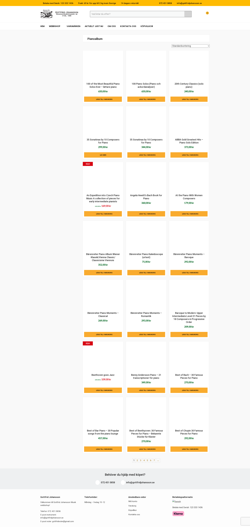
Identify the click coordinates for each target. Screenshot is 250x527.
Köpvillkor (147, 26)
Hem (42, 26)
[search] (187, 14)
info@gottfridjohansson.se (140, 482)
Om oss (112, 26)
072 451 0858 (107, 482)
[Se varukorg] (205, 14)
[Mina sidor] (198, 14)
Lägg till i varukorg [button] (104, 99)
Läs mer (103, 155)
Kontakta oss (128, 26)
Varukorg (132, 506)
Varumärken (73, 26)
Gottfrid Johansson (59, 13)
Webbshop (55, 26)
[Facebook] (205, 3)
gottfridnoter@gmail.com (63, 521)
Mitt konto (132, 501)
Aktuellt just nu (94, 26)
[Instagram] (209, 3)
